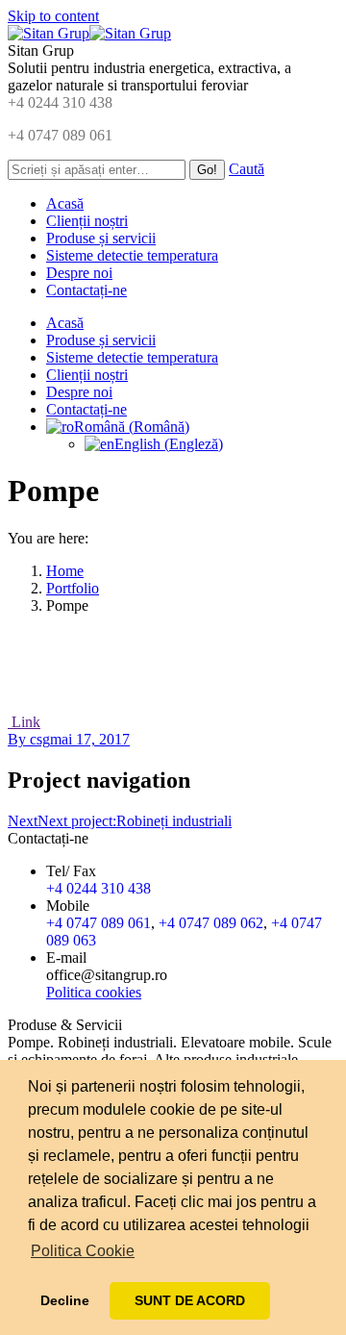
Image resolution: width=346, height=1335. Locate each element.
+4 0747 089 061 (60, 135)
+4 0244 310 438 (60, 102)
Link (24, 722)
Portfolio (72, 588)
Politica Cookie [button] (83, 1251)
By (29, 739)
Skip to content (53, 16)
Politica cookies (93, 992)
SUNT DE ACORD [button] (190, 1300)
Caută (246, 169)
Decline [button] (64, 1300)
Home (65, 571)
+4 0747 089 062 (211, 923)
